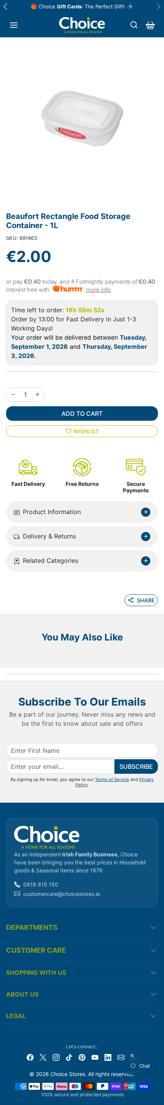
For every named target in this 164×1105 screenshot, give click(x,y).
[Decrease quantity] (13, 394)
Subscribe (136, 766)
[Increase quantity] (37, 394)
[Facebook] (30, 1057)
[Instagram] (56, 1057)
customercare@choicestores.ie (61, 894)
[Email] (120, 1057)
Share (145, 600)
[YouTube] (94, 1057)
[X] (43, 1057)
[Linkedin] (107, 1057)
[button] (14, 25)
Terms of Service (112, 779)
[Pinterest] (82, 1057)
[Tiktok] (69, 1057)
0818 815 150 (40, 884)
